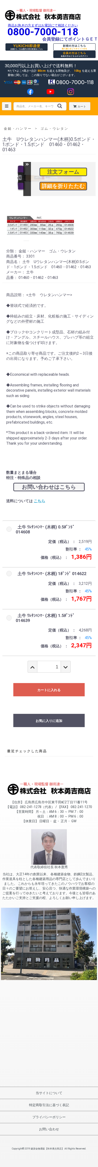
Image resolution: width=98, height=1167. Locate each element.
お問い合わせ (49, 1129)
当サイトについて (49, 1093)
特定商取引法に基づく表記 (49, 1105)
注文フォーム (63, 172)
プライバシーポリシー (49, 1117)
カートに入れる (49, 690)
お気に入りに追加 (49, 721)
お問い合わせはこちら (49, 487)
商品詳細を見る (63, 186)
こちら (39, 501)
